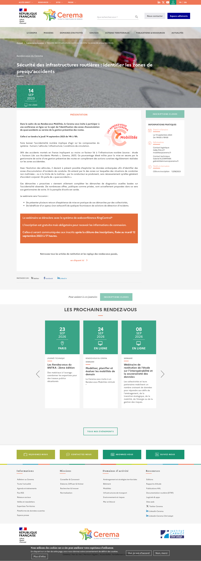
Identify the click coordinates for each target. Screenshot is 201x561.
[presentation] (37, 375)
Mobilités (107, 488)
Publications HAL (153, 488)
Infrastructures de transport (115, 492)
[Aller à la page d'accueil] (61, 13)
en (185, 2)
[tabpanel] (79, 195)
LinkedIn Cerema (156, 511)
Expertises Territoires (26, 506)
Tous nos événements (100, 431)
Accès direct (24, 2)
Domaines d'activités (71, 32)
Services (94, 32)
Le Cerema (32, 32)
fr (180, 2)
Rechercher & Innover (69, 488)
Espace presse (23, 515)
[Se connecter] (173, 2)
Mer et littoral (109, 501)
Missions (48, 32)
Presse (70, 2)
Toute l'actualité (24, 483)
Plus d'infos (40, 556)
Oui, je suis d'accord (138, 553)
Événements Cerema (35, 42)
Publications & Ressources (150, 32)
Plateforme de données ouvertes (31, 510)
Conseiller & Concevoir (70, 479)
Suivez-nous (167, 454)
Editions (149, 479)
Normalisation (66, 492)
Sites (58, 2)
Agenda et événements (26, 488)
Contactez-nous (81, 454)
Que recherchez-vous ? (107, 17)
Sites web (150, 501)
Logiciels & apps (153, 497)
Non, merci (161, 553)
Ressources (43, 2)
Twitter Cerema (156, 506)
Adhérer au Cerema (25, 479)
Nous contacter (155, 15)
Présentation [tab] (79, 114)
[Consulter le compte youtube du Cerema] (167, 2)
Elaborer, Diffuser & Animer (72, 483)
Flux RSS (20, 492)
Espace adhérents (179, 15)
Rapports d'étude (153, 483)
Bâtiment (107, 483)
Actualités (177, 32)
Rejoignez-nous (38, 454)
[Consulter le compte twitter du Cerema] (163, 2)
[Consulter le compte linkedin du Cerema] (159, 2)
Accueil (20, 42)
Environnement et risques (113, 497)
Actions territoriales (117, 32)
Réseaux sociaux (24, 497)
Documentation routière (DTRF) (159, 492)
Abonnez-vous (124, 454)
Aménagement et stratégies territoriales (120, 479)
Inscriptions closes (165, 114)
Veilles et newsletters (26, 501)
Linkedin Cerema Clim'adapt (161, 516)
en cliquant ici (77, 260)
